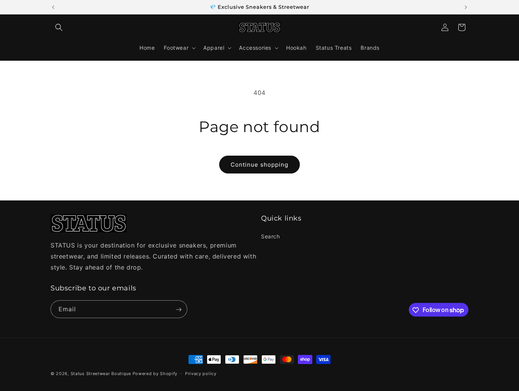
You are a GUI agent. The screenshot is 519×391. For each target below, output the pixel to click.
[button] (59, 27)
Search (270, 236)
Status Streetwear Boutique (101, 373)
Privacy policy (201, 373)
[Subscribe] (178, 309)
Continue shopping (259, 164)
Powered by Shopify (155, 373)
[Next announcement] (465, 7)
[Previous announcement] (53, 7)
